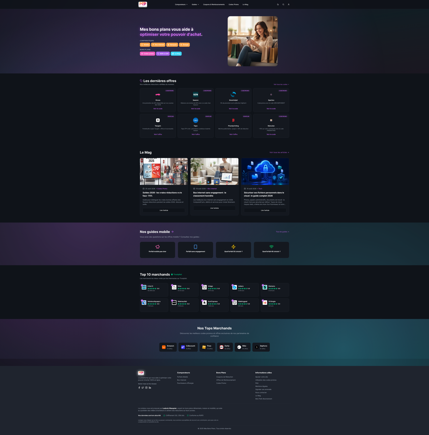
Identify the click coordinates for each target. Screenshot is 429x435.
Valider (214, 229)
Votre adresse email (200, 219)
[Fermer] (236, 199)
